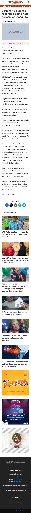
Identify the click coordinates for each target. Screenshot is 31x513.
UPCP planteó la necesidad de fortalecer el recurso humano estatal (15, 234)
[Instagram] (15, 502)
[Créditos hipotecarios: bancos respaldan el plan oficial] (15, 303)
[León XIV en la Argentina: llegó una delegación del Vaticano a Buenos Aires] (15, 249)
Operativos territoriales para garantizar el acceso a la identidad (14, 338)
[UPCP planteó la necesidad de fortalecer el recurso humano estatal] (15, 223)
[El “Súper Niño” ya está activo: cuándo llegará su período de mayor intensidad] (15, 352)
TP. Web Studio (19, 511)
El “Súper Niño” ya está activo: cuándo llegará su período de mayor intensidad (15, 364)
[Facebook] (11, 502)
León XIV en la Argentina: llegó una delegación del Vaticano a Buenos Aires (15, 260)
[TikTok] (20, 502)
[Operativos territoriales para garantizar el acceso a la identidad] (15, 326)
